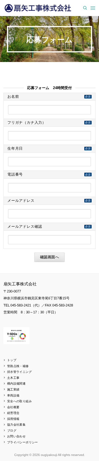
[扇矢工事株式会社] (38, 8)
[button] (85, 7)
